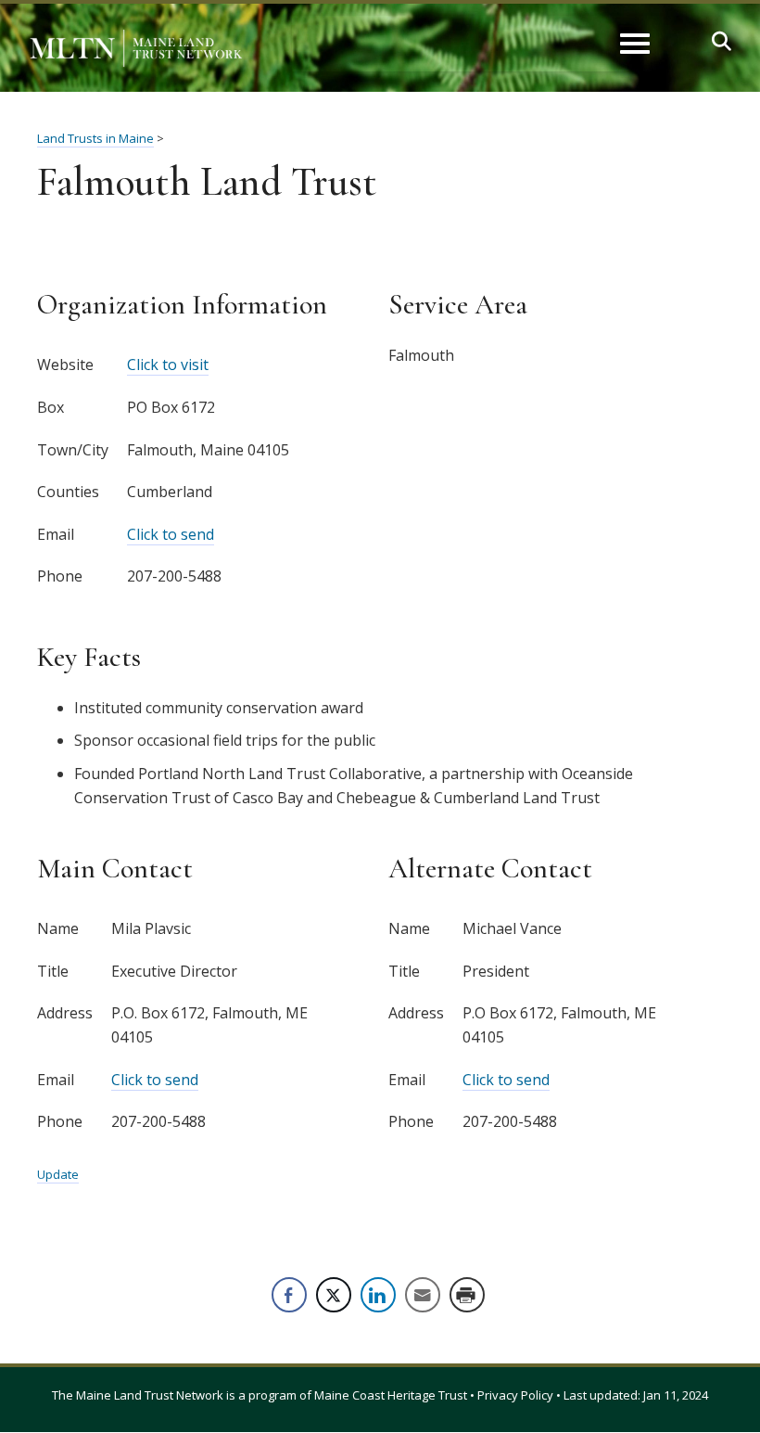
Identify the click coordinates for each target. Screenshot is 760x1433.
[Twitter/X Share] (333, 1294)
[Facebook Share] (289, 1294)
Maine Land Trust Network (149, 1395)
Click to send (170, 534)
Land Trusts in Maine (95, 138)
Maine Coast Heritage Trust (390, 1395)
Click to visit (168, 364)
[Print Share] (467, 1294)
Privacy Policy (515, 1395)
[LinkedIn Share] (378, 1294)
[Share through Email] (422, 1294)
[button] (721, 41)
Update (58, 1174)
